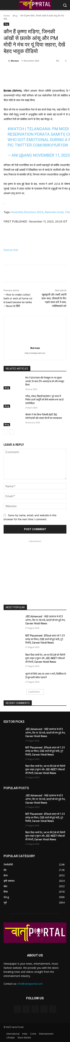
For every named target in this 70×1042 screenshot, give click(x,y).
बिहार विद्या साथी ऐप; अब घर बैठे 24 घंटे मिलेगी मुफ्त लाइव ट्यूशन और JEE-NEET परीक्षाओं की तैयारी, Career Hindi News (45, 658)
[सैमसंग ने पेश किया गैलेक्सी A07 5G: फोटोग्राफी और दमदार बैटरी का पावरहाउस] (13, 419)
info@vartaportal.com (30, 983)
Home (7, 15)
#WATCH (16, 129)
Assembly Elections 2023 (27, 212)
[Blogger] (17, 1009)
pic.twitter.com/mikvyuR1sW (38, 145)
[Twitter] (26, 70)
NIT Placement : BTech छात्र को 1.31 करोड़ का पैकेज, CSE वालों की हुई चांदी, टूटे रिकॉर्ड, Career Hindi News (45, 639)
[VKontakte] (52, 1009)
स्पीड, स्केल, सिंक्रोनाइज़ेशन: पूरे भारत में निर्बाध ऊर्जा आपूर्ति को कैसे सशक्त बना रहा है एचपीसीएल (44, 400)
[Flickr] (34, 1009)
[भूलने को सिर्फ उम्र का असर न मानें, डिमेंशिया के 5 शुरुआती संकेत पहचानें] (13, 679)
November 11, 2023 (51, 155)
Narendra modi (54, 212)
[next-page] (11, 432)
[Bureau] (6, 61)
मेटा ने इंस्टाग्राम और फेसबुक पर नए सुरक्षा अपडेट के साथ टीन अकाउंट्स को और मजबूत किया (44, 381)
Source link (11, 250)
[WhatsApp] (43, 70)
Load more (34, 691)
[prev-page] (6, 432)
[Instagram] (43, 1009)
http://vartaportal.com (35, 353)
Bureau (15, 60)
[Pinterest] (35, 70)
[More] (51, 70)
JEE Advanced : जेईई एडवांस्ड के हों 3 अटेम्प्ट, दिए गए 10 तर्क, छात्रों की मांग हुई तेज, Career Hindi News (45, 620)
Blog (15, 15)
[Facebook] (18, 70)
